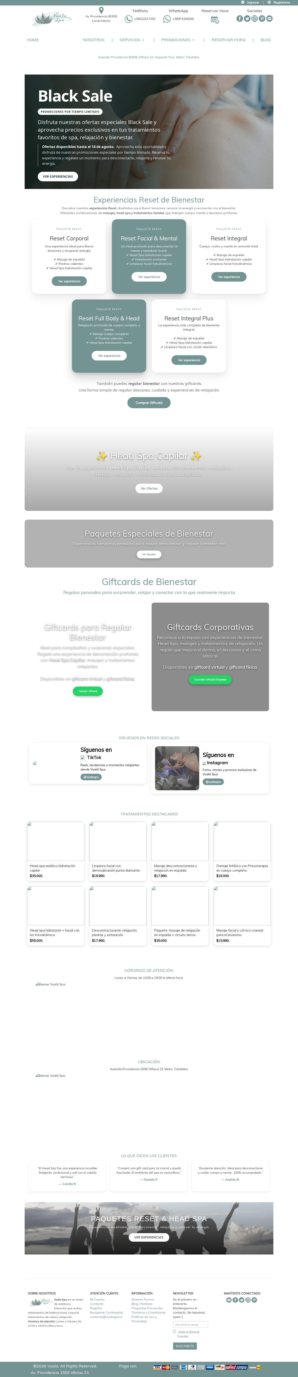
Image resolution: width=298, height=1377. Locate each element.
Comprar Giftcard (149, 402)
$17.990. (160, 876)
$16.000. (222, 876)
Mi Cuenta (97, 1299)
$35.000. (36, 876)
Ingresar (253, 2)
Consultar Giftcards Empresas (210, 679)
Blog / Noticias (142, 1304)
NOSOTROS (93, 39)
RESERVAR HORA (229, 39)
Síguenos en (96, 749)
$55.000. (36, 940)
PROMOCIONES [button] (175, 39)
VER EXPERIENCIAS (149, 1237)
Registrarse (282, 2)
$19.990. (98, 876)
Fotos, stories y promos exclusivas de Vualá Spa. (230, 772)
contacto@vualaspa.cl (106, 1317)
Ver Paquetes (149, 554)
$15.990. (222, 940)
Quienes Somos (143, 1299)
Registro (96, 1308)
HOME (33, 39)
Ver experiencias (58, 176)
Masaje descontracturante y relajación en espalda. (175, 868)
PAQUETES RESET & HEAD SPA (149, 1219)
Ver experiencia (69, 281)
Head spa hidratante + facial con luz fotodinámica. (54, 932)
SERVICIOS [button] (130, 39)
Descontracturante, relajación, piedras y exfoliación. (114, 932)
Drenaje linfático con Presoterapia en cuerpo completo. (242, 868)
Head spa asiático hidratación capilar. (52, 868)
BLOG (266, 39)
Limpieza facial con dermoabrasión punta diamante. (116, 868)
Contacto (97, 1304)
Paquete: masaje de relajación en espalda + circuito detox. (177, 932)
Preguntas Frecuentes (147, 1308)
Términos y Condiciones (149, 1312)
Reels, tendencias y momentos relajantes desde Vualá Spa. (109, 767)
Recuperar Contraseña (106, 1312)
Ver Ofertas (149, 488)
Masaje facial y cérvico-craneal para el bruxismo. (239, 932)
